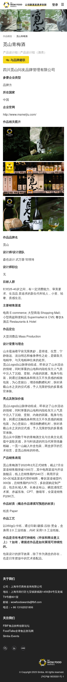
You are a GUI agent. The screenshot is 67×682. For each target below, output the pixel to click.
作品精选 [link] (7, 36)
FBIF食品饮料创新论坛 (16, 625)
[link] (22, 36)
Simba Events (11, 636)
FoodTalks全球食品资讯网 (18, 631)
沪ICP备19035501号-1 (52, 676)
